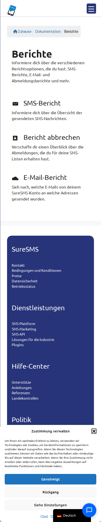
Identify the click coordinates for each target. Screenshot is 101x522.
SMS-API (18, 334)
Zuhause (24, 31)
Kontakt (18, 265)
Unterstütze (21, 382)
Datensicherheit (25, 281)
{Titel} (44, 516)
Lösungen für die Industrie (33, 339)
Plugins (18, 344)
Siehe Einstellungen (50, 505)
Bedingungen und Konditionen (36, 270)
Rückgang (51, 492)
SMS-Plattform (23, 323)
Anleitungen (22, 387)
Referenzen (21, 392)
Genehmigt (50, 479)
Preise (17, 275)
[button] (94, 431)
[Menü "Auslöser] (91, 9)
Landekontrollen (25, 398)
